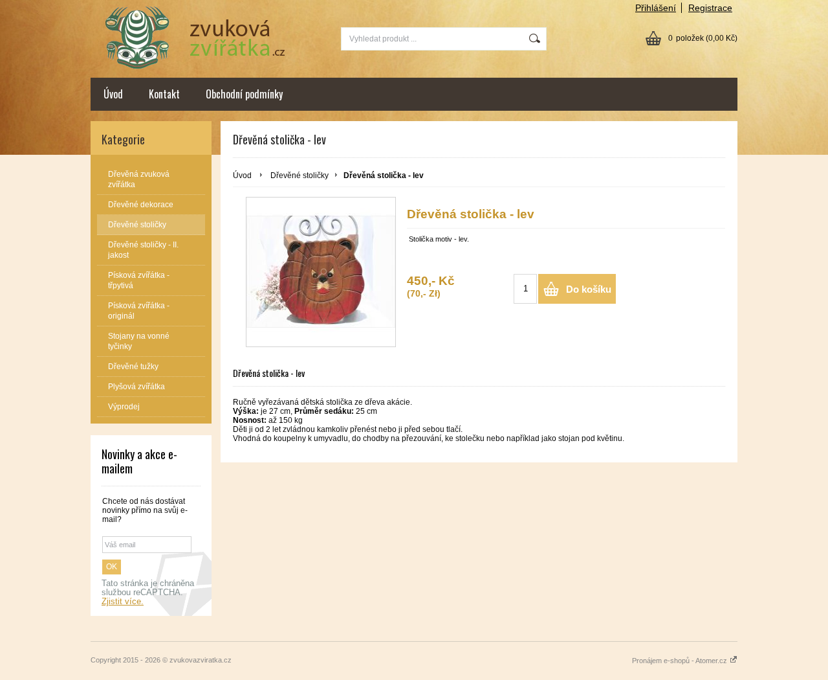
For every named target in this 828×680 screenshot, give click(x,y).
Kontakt (164, 94)
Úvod (113, 94)
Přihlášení (655, 8)
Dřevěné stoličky (299, 175)
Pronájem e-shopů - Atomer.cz (680, 660)
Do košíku (588, 289)
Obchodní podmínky (244, 94)
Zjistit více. (123, 601)
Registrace (710, 8)
